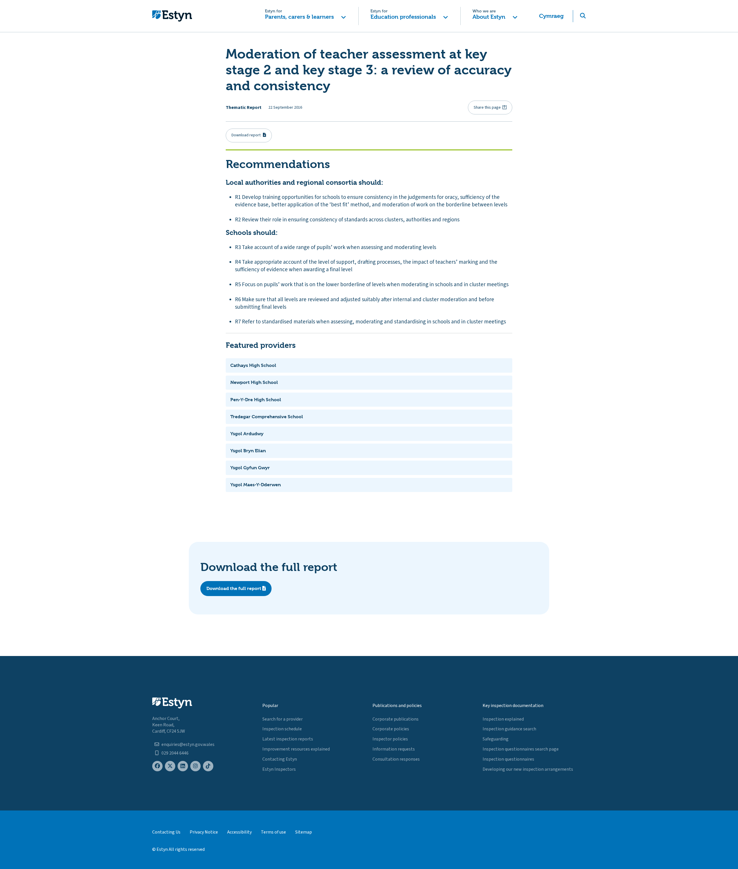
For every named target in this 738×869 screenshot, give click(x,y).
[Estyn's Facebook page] (157, 766)
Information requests (393, 749)
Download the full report (234, 588)
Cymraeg (551, 16)
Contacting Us (166, 832)
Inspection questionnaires (508, 759)
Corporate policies (390, 729)
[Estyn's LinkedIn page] (182, 766)
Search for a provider (282, 719)
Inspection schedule (282, 729)
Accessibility (239, 832)
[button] (305, 16)
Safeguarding (496, 739)
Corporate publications (395, 719)
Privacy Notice (204, 832)
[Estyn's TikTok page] (208, 766)
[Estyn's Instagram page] (195, 766)
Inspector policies (390, 739)
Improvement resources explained (296, 749)
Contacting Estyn (279, 759)
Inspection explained (503, 719)
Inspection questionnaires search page (521, 749)
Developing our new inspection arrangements (528, 769)
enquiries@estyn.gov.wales (187, 744)
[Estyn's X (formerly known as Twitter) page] (170, 766)
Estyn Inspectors (279, 769)
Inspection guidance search (509, 729)
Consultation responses (396, 759)
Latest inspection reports (287, 739)
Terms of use (273, 832)
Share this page (487, 107)
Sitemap (303, 832)
